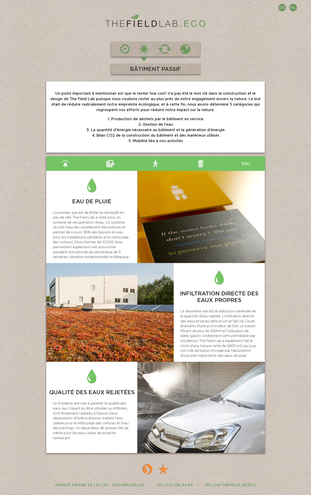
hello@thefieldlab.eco (230, 485)
